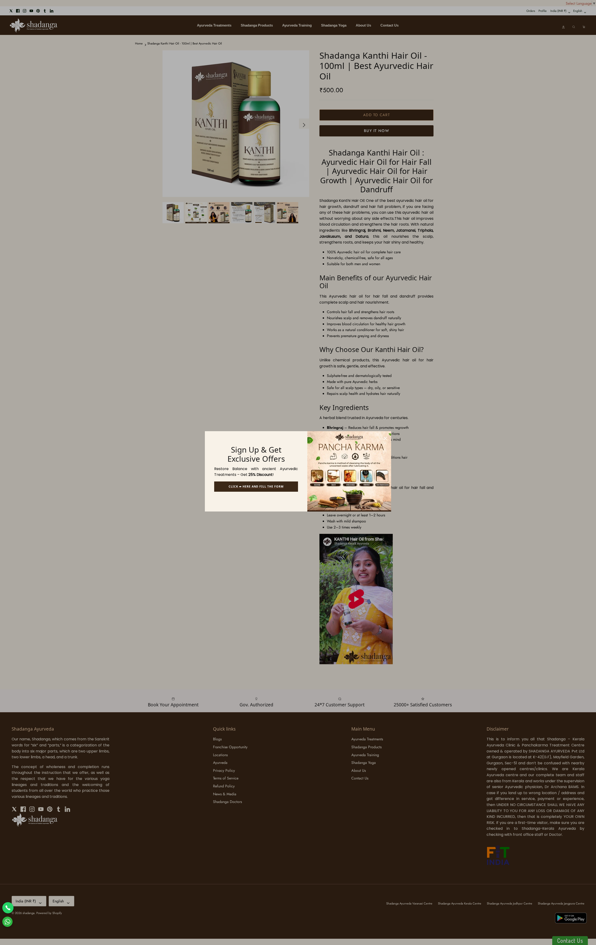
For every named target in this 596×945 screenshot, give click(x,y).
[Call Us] (8, 907)
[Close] (385, 437)
